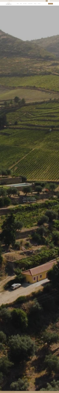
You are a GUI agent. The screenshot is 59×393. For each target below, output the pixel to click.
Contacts (39, 3)
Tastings (35, 3)
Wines (21, 3)
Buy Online (25, 3)
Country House (30, 3)
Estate (18, 3)
